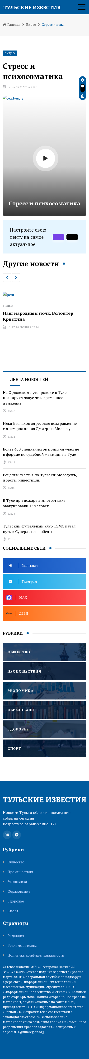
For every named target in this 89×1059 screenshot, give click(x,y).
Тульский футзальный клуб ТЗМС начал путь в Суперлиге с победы (39, 528)
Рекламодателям (22, 945)
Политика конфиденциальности (36, 955)
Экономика (17, 881)
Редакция (16, 935)
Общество (16, 862)
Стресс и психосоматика (44, 203)
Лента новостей (29, 379)
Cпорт (13, 911)
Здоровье (16, 901)
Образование (19, 891)
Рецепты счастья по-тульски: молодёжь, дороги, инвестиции (40, 477)
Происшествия (20, 872)
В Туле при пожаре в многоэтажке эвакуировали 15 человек (34, 503)
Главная (13, 24)
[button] (7, 277)
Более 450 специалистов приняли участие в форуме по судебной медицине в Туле (41, 451)
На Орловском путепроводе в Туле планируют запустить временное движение (34, 398)
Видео (31, 24)
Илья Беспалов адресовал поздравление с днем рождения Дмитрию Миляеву (40, 426)
